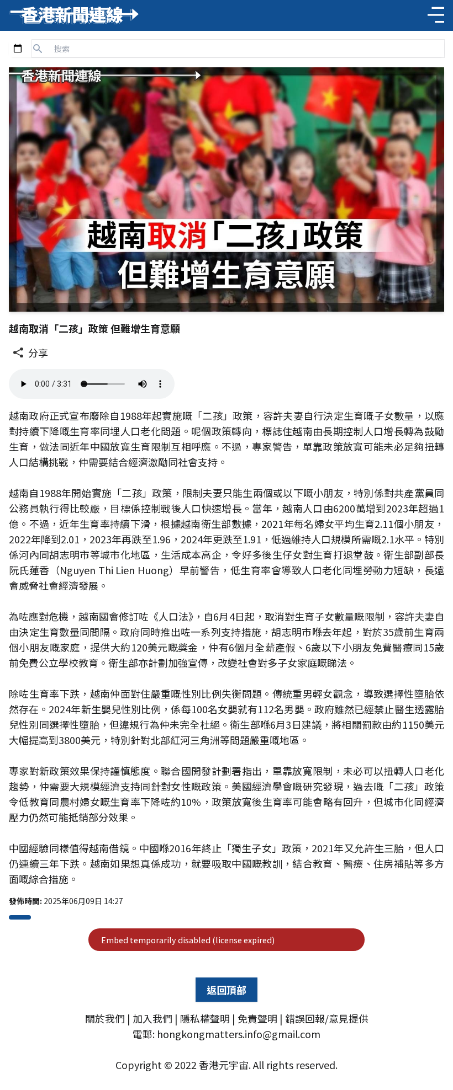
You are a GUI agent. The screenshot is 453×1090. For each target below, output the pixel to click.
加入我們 (152, 1018)
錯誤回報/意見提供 (326, 1018)
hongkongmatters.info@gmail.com (238, 1034)
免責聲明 (257, 1018)
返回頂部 (226, 989)
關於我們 (105, 1018)
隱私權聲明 (205, 1018)
